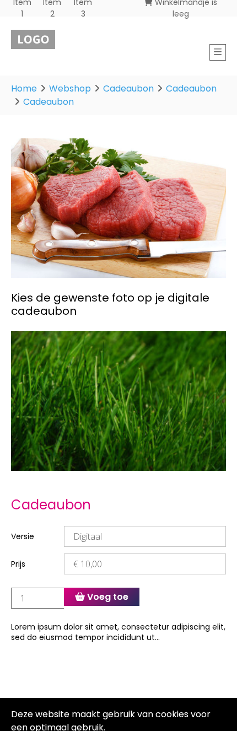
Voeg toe (106, 596)
